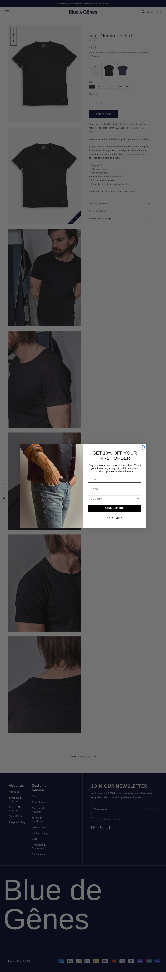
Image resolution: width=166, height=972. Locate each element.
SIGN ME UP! (114, 508)
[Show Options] (138, 499)
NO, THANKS (114, 518)
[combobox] (114, 499)
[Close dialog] (143, 447)
